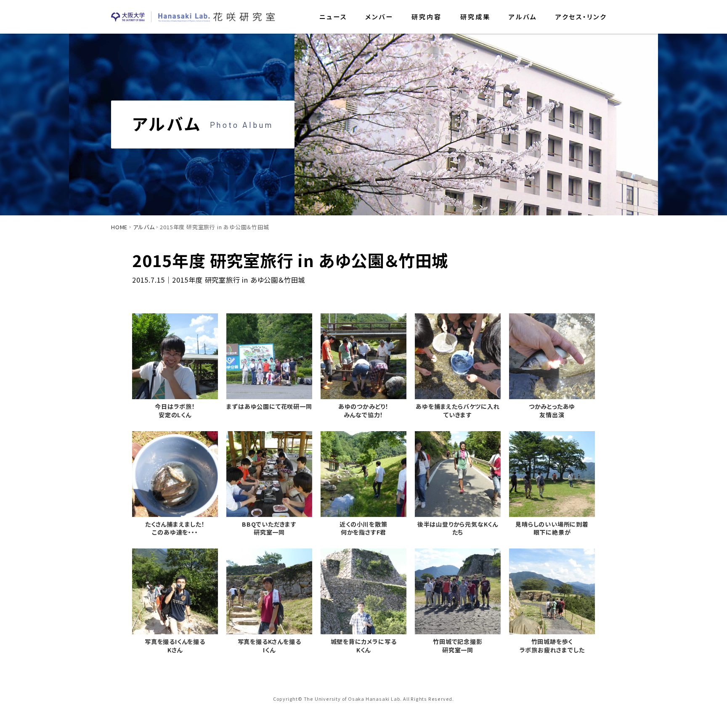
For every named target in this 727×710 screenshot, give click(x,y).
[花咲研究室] (217, 16)
